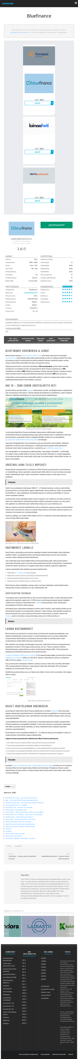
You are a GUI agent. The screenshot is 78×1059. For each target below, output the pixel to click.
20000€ (43, 964)
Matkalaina (6, 995)
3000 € (24, 999)
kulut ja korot (26, 660)
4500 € (24, 1008)
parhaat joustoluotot (19, 32)
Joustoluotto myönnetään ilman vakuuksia (21, 439)
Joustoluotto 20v (8, 1009)
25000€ (43, 967)
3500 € (24, 1002)
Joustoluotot (57, 224)
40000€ (43, 973)
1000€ (38, 602)
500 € (24, 972)
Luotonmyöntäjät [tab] (13, 328)
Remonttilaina (7, 992)
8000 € (24, 1020)
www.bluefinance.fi (30, 293)
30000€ (43, 970)
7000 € (24, 1017)
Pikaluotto (6, 1020)
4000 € (24, 1005)
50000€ (43, 976)
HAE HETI (37, 103)
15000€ (43, 961)
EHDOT (36, 100)
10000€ (43, 958)
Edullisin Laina (45, 992)
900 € (24, 984)
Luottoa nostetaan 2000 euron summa (20, 655)
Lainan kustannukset (51, 339)
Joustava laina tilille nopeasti (28, 339)
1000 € (24, 987)
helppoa (54, 711)
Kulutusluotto (7, 989)
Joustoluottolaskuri (9, 974)
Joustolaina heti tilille (9, 977)
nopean (30, 390)
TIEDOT (42, 100)
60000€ (43, 979)
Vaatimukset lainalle (40, 339)
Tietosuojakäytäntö (45, 1054)
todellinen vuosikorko (54, 448)
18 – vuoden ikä (20, 573)
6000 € (24, 1014)
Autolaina (6, 986)
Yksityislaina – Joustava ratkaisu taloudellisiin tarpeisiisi (22, 856)
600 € (24, 975)
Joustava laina (10, 358)
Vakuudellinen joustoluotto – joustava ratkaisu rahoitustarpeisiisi (55, 856)
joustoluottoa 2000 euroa (31, 355)
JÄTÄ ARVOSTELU (67, 286)
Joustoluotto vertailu (47, 989)
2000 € (24, 993)
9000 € (24, 1023)
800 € (24, 981)
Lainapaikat (45, 998)
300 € (24, 966)
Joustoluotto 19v (8, 1006)
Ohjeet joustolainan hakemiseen (64, 339)
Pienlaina (6, 1017)
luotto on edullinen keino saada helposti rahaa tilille (32, 765)
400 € (24, 969)
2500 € (24, 996)
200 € (24, 963)
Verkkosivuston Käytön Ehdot (59, 1054)
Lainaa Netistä (46, 995)
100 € (24, 960)
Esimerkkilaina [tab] (12, 319)
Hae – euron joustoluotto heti (13, 339)
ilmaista (8, 616)
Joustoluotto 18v (8, 1003)
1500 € (24, 990)
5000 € (24, 1011)
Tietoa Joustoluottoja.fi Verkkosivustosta (28, 1054)
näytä (12, 786)
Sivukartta (70, 1054)
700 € (24, 978)
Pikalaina (6, 1023)
